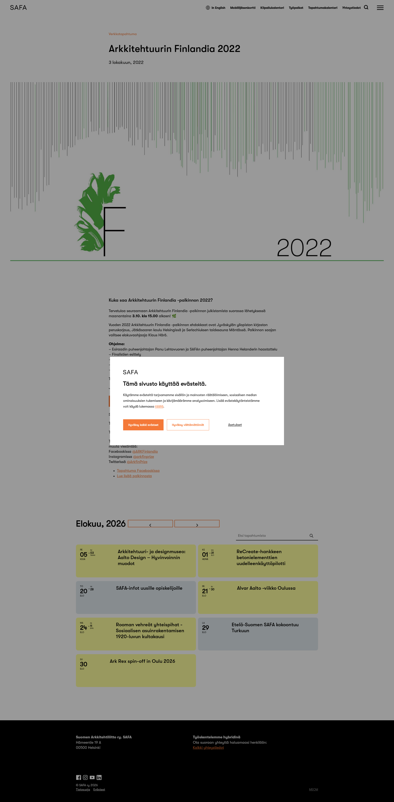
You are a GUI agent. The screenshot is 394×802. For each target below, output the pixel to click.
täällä (159, 406)
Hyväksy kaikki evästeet (143, 424)
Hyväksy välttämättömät (188, 424)
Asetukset (235, 425)
